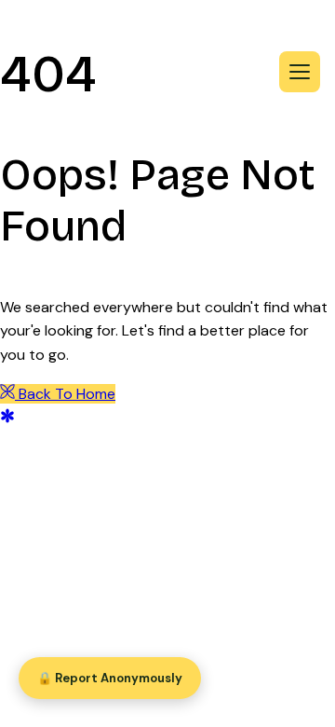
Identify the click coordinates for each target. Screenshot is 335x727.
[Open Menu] (299, 71)
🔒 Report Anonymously (109, 678)
